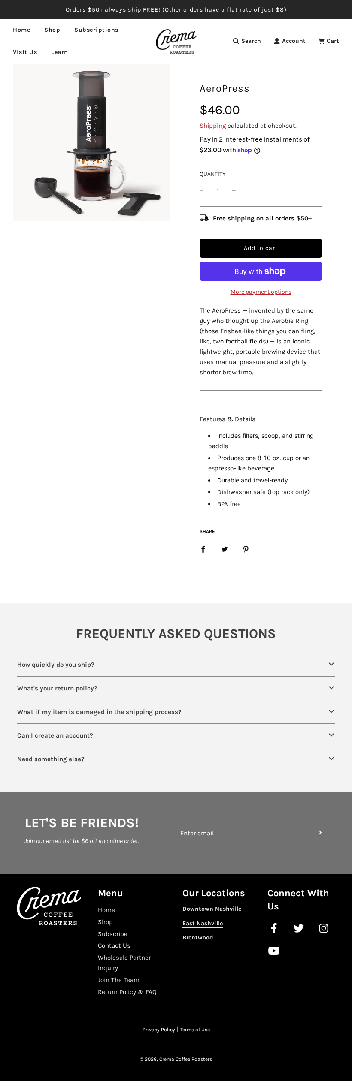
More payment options (261, 291)
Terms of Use (195, 1030)
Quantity (212, 174)
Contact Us (114, 945)
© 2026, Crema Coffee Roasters (176, 1059)
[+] (234, 190)
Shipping (213, 125)
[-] (202, 190)
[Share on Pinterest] (246, 548)
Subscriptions (96, 29)
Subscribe (112, 934)
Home (21, 29)
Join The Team (119, 980)
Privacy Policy (159, 1030)
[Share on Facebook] (203, 548)
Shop (105, 922)
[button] (176, 664)
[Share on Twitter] (224, 548)
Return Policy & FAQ (127, 992)
